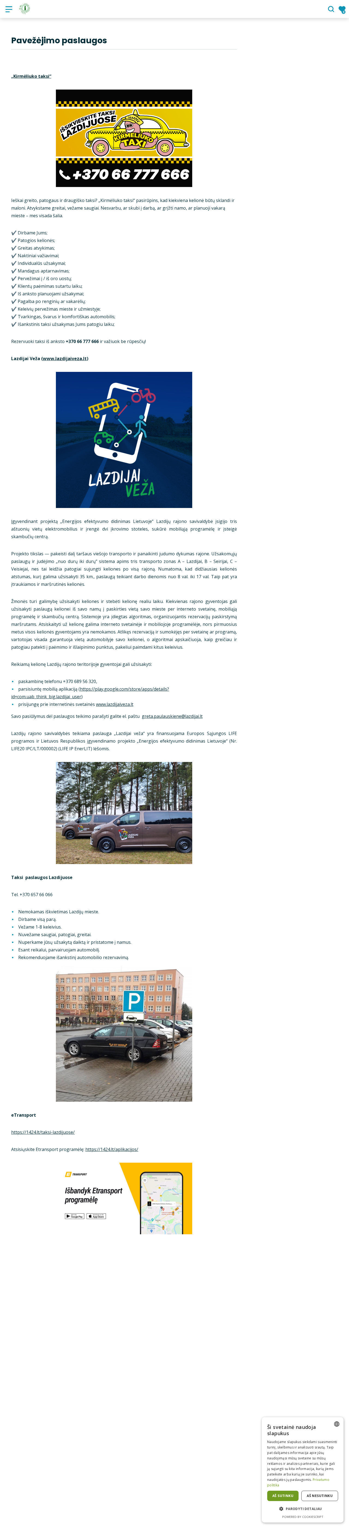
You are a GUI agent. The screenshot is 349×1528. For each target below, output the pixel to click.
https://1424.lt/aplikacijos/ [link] (111, 1149)
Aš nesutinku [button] (320, 1495)
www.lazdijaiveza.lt (65, 359)
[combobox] (336, 1424)
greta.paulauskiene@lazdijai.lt (172, 716)
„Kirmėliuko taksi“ (31, 76)
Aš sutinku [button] (282, 1495)
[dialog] (303, 1470)
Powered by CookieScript (302, 1517)
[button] (302, 1509)
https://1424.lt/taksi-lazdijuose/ (43, 1132)
